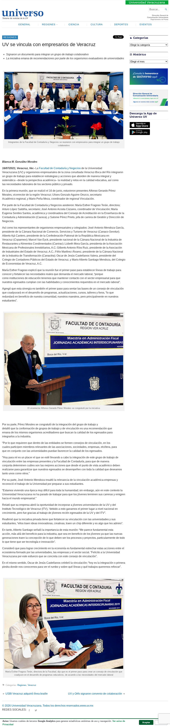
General (24, 24)
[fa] (29, 709)
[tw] (36, 709)
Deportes (121, 24)
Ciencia (74, 24)
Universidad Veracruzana (147, 2)
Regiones (48, 24)
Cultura (97, 24)
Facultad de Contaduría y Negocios (60, 168)
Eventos (146, 24)
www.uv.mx (86, 705)
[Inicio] (22, 17)
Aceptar (146, 722)
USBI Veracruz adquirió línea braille (26, 693)
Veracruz (32, 685)
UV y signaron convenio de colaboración (95, 693)
